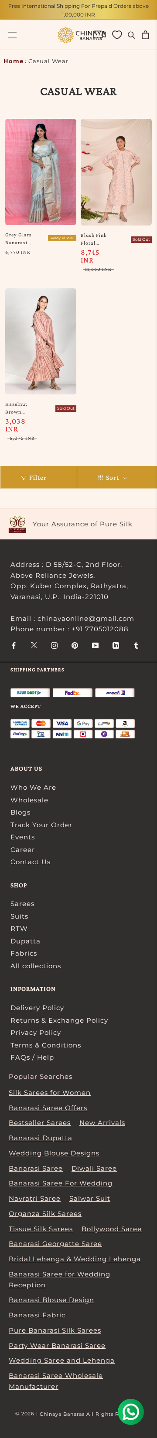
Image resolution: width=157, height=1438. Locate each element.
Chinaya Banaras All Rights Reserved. (91, 1414)
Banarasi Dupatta (40, 1138)
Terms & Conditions (45, 1045)
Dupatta (25, 941)
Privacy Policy (35, 1032)
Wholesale (29, 800)
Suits (19, 916)
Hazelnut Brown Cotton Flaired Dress (16, 408)
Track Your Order (41, 825)
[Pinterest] (75, 645)
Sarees (22, 903)
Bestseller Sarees (40, 1122)
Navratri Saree (35, 1198)
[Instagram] (54, 645)
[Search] (131, 34)
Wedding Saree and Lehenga (62, 1360)
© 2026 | (27, 1414)
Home (13, 60)
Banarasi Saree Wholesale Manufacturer (56, 1381)
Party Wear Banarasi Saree (57, 1345)
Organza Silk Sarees (45, 1213)
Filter (38, 477)
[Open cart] (145, 34)
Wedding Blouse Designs (54, 1153)
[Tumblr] (136, 645)
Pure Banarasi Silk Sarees (55, 1330)
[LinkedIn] (116, 645)
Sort (113, 477)
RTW (19, 928)
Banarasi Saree (36, 1168)
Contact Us (30, 862)
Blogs (20, 812)
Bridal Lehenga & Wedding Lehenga (75, 1259)
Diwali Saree (94, 1168)
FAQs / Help (32, 1057)
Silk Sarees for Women (50, 1092)
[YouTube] (95, 645)
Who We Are (33, 787)
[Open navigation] (12, 35)
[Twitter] (34, 645)
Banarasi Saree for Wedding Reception (59, 1279)
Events (22, 837)
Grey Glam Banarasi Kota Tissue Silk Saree (19, 239)
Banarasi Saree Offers (48, 1108)
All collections (35, 966)
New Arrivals (102, 1122)
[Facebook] (13, 645)
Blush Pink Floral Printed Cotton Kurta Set (94, 239)
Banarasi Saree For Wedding (61, 1183)
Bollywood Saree (112, 1229)
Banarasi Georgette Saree (55, 1243)
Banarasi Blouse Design (51, 1300)
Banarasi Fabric (37, 1315)
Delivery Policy (37, 1008)
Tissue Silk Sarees (41, 1229)
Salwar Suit (89, 1198)
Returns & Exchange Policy (59, 1020)
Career (22, 849)
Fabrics (23, 953)
